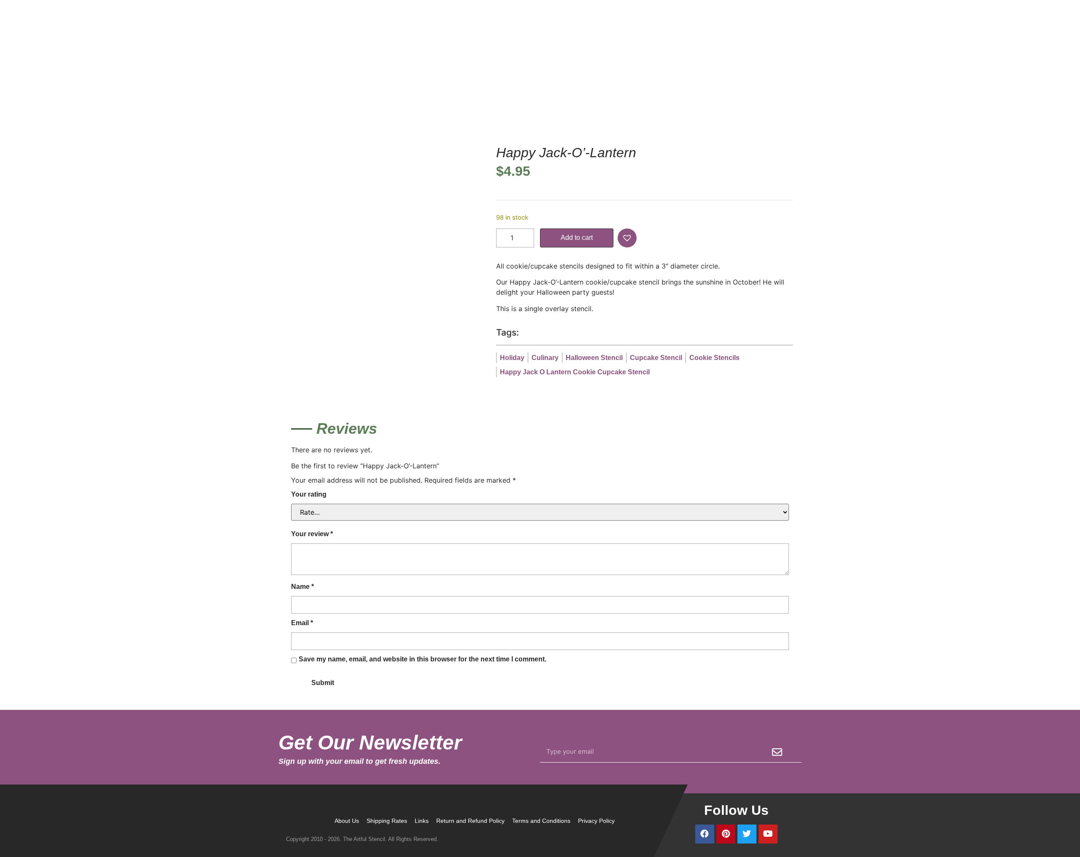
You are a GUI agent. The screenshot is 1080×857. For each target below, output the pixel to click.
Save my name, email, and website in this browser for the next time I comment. (422, 659)
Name (302, 586)
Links (422, 820)
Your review (312, 533)
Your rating (309, 494)
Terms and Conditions (541, 820)
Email (302, 622)
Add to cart (577, 237)
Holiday (735, 89)
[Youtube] (768, 834)
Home (569, 89)
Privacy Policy (596, 820)
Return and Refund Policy (470, 820)
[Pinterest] (725, 834)
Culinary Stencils (608, 89)
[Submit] (777, 752)
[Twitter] (746, 834)
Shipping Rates (387, 820)
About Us (347, 820)
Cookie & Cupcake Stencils (679, 89)
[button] (628, 237)
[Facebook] (704, 834)
